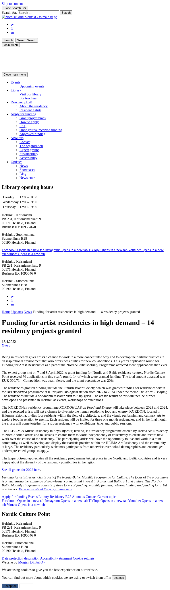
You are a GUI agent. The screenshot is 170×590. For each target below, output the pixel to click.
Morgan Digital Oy (31, 562)
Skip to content (12, 4)
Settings (26, 586)
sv (12, 24)
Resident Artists (30, 110)
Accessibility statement (56, 558)
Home (6, 312)
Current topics (107, 497)
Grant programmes (32, 118)
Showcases (27, 170)
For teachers (28, 98)
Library (16, 90)
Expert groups (29, 150)
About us (17, 138)
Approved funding (32, 134)
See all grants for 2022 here (21, 470)
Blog (22, 174)
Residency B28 (21, 102)
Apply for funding (23, 114)
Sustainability (28, 154)
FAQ (23, 126)
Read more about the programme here (45, 489)
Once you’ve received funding (40, 130)
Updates (16, 162)
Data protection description (21, 558)
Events (15, 82)
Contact (24, 142)
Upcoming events (31, 86)
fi (12, 28)
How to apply (29, 122)
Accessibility (28, 158)
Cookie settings (83, 558)
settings (119, 577)
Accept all (10, 586)
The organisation (31, 146)
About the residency (33, 106)
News (23, 166)
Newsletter (27, 178)
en (12, 32)
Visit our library (30, 94)
